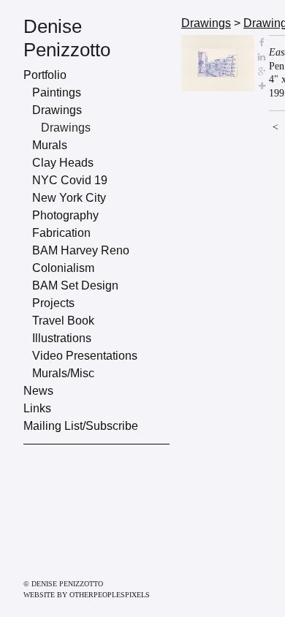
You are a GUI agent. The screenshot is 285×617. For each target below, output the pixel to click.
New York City (69, 198)
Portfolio (44, 75)
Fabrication (61, 233)
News (38, 391)
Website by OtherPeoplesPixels (86, 595)
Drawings (57, 110)
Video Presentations (84, 355)
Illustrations (61, 338)
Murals (49, 145)
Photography (65, 215)
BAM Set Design (75, 285)
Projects (53, 303)
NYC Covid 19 (69, 180)
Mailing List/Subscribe (80, 426)
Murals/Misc (63, 373)
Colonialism (63, 268)
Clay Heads (63, 162)
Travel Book (63, 320)
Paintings (56, 92)
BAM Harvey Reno (80, 250)
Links (37, 408)
